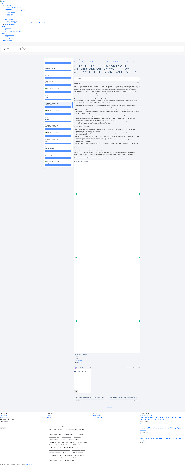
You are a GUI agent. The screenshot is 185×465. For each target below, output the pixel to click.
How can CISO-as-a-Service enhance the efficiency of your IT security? (27, 23)
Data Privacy (8, 5)
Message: (77, 384)
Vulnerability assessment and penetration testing (19, 11)
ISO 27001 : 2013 (67, 452)
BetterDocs (109, 407)
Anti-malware (96, 60)
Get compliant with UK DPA (14, 7)
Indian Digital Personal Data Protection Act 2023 (59, 450)
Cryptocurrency (77, 432)
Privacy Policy (96, 419)
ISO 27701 (10, 16)
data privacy (63, 439)
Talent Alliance (50, 419)
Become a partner (9, 35)
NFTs (61, 455)
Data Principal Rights (53, 439)
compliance (51, 432)
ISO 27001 (10, 14)
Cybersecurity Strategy (81, 434)
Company (4, 33)
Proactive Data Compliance (74, 458)
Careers (49, 417)
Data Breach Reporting (66, 437)
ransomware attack (53, 460)
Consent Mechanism (67, 432)
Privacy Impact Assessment (60, 458)
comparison (81, 429)
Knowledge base (4, 417)
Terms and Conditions (98, 417)
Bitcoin (78, 426)
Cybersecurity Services (69, 434)
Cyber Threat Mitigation (54, 437)
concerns (58, 432)
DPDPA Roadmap (53, 447)
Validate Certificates (7, 40)
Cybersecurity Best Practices (55, 434)
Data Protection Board (54, 445)
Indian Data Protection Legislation (71, 447)
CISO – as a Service (12, 21)
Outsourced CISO (68, 455)
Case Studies (8, 28)
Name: (76, 374)
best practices (52, 426)
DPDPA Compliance (77, 445)
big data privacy (71, 426)
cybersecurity (86, 432)
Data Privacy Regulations (54, 442)
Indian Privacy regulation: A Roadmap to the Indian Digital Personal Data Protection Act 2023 (160, 418)
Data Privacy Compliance (73, 439)
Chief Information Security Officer (56, 429)
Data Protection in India (66, 445)
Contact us (7, 38)
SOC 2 (8, 17)
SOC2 (61, 460)
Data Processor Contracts (82, 442)
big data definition (61, 426)
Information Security (10, 12)
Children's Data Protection (71, 429)
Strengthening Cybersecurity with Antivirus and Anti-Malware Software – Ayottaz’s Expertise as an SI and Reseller (90, 398)
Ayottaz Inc (29, 464)
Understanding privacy (69, 460)
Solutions (4, 4)
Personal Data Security (79, 455)
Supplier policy (97, 415)
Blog (6, 30)
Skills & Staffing (9, 19)
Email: (76, 379)
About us (7, 37)
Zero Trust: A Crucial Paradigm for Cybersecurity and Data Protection (160, 439)
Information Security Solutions (78, 450)
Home (75, 60)
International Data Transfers (55, 452)
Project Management (10, 24)
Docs (80, 60)
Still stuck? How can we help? (83, 368)
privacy (50, 458)
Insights (4, 26)
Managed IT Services (53, 455)
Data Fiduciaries (77, 437)
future (60, 447)
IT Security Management (78, 452)
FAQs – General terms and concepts (14, 31)
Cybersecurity (8, 9)
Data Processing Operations (68, 442)
